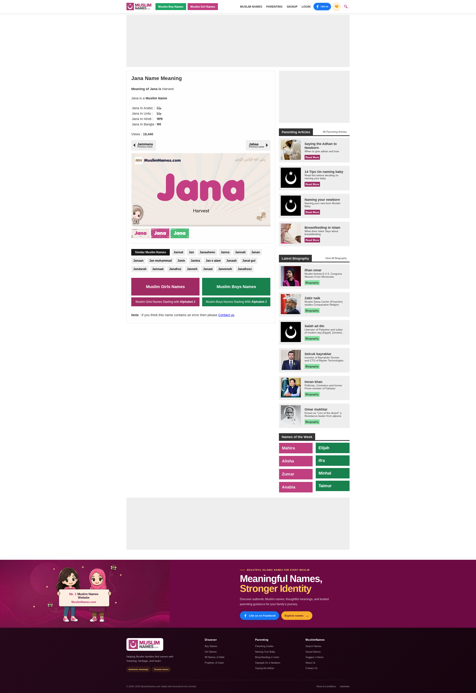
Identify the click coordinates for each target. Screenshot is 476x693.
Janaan (138, 260)
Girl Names (211, 651)
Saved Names (313, 651)
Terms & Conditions (326, 686)
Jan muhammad (160, 260)
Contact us (226, 315)
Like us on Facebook (262, 615)
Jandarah (140, 269)
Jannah (240, 252)
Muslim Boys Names (236, 286)
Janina (195, 260)
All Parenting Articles (335, 131)
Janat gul (248, 260)
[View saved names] (336, 6)
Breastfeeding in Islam (267, 657)
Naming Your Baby (265, 651)
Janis (181, 260)
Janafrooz (245, 269)
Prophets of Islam (214, 662)
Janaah (231, 260)
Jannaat (157, 269)
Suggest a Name (314, 657)
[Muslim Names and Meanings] (139, 6)
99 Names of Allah (214, 657)
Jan (191, 252)
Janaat (208, 269)
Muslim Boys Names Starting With (236, 301)
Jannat (178, 252)
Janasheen (207, 252)
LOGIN (306, 6)
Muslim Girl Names (202, 6)
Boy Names (211, 646)
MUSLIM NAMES (251, 6)
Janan (255, 252)
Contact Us (311, 668)
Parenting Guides (264, 646)
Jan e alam (213, 260)
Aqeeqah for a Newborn (267, 662)
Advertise (345, 686)
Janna (225, 252)
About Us (310, 662)
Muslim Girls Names (165, 286)
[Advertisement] (238, 41)
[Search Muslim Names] (346, 6)
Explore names (297, 616)
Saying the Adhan (264, 668)
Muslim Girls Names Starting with (165, 301)
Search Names (313, 646)
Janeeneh (225, 269)
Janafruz (175, 269)
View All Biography (336, 258)
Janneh (192, 269)
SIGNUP (292, 6)
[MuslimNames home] (144, 644)
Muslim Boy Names (170, 6)
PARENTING (274, 6)
